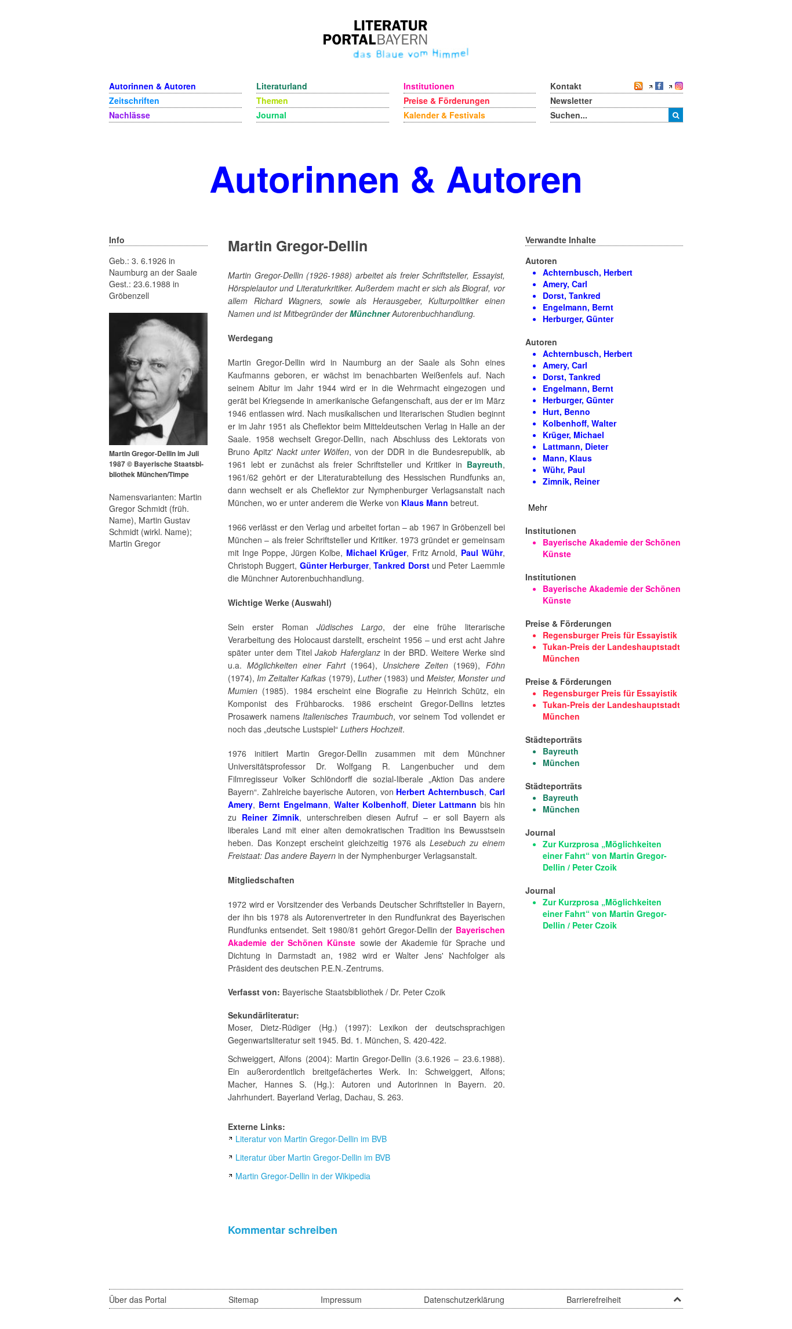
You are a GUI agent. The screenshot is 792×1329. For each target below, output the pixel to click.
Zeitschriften (134, 100)
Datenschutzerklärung (464, 1299)
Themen (272, 100)
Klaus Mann (424, 502)
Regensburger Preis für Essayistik (610, 635)
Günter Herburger (334, 565)
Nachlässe (129, 115)
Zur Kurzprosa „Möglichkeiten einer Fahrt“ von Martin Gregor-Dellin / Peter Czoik (605, 855)
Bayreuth (485, 464)
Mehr (537, 507)
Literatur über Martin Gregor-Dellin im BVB (312, 1157)
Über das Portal (137, 1299)
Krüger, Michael (573, 434)
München (561, 762)
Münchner (370, 313)
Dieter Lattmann (444, 804)
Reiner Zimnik (270, 817)
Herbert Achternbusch (440, 791)
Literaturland (281, 86)
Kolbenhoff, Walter (579, 423)
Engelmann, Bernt (578, 307)
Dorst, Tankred (572, 295)
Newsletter (571, 100)
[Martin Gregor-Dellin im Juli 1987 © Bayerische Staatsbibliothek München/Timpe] (158, 378)
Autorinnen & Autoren (152, 86)
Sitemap (243, 1299)
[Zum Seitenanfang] (677, 1295)
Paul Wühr (482, 552)
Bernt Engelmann (293, 804)
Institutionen (429, 86)
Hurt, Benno (566, 411)
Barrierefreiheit (593, 1299)
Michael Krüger (376, 552)
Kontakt (566, 86)
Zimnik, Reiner (571, 481)
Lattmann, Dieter (575, 446)
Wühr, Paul (564, 469)
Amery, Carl (565, 284)
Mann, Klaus (567, 458)
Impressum (341, 1299)
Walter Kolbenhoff (370, 804)
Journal (271, 115)
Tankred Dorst (401, 565)
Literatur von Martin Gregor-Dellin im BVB (311, 1138)
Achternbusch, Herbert (588, 272)
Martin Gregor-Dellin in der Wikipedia (302, 1176)
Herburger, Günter (578, 318)
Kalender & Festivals (444, 115)
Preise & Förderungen (447, 100)
